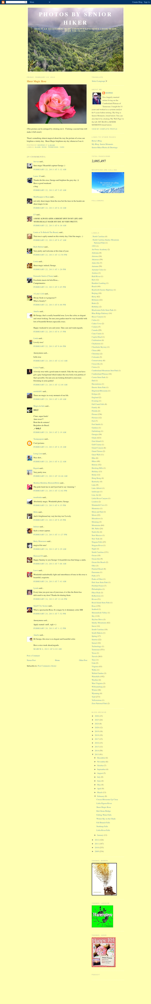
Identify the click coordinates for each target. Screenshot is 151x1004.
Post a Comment (33, 655)
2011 (97, 843)
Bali (93, 279)
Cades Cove (96, 323)
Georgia (95, 434)
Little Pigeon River (104, 803)
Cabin (94, 320)
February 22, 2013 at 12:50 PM (50, 254)
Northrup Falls (102, 826)
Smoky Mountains (99, 622)
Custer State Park (98, 377)
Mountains (96, 525)
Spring (94, 636)
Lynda (35, 588)
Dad (93, 380)
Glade (38, 147)
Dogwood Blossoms (100, 390)
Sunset (94, 643)
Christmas (96, 353)
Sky (93, 616)
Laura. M (37, 176)
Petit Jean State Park (100, 582)
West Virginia (97, 683)
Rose (44, 147)
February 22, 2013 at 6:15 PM (49, 331)
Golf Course (96, 444)
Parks (94, 575)
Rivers (94, 599)
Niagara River (97, 545)
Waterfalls (96, 676)
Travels (94, 656)
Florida (94, 410)
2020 (97, 727)
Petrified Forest (98, 585)
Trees (94, 659)
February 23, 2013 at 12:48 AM (50, 384)
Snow (94, 626)
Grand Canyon (97, 447)
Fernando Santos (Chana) (43, 276)
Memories (96, 508)
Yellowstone (97, 700)
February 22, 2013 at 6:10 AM (49, 208)
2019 (97, 731)
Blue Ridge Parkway (100, 313)
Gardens (95, 427)
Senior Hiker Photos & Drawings (105, 147)
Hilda (35, 512)
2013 (97, 754)
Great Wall (96, 454)
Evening (95, 400)
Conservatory (97, 360)
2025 (97, 719)
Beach (94, 286)
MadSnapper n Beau (41, 196)
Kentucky (96, 481)
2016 (97, 742)
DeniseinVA (38, 555)
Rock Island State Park (101, 602)
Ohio (94, 565)
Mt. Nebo (95, 528)
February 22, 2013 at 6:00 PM (49, 304)
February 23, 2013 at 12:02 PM (50, 490)
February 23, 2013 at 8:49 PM (49, 520)
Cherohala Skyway (99, 347)
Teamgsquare (38, 439)
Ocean (94, 555)
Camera (95, 326)
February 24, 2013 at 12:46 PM (50, 599)
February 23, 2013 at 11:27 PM (50, 534)
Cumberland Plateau (100, 374)
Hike (94, 458)
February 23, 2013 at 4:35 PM (49, 505)
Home (57, 660)
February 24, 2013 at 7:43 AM (49, 581)
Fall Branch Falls (103, 822)
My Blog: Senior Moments (102, 144)
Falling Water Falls (103, 814)
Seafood (95, 609)
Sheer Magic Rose (103, 807)
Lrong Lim (37, 453)
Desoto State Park (99, 387)
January (100, 835)
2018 (97, 735)
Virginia (95, 666)
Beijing (95, 293)
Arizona (95, 256)
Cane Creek (96, 333)
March (100, 792)
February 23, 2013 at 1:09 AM (49, 399)
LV (34, 214)
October (100, 765)
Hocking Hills (97, 468)
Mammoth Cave (98, 505)
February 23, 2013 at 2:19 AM (49, 432)
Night (94, 548)
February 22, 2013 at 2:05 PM (49, 287)
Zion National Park (99, 703)
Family (94, 407)
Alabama (95, 252)
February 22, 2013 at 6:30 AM (49, 225)
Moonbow (96, 518)
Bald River (96, 276)
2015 (97, 746)
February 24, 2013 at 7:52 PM (49, 613)
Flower (94, 414)
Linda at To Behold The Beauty (46, 232)
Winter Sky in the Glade (106, 818)
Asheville (95, 262)
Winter (94, 690)
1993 (94, 246)
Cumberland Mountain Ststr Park (105, 370)
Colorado (95, 357)
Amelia (36, 311)
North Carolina (98, 552)
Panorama (96, 572)
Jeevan (36, 161)
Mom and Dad (97, 511)
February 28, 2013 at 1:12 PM (49, 628)
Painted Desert (97, 568)
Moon (94, 515)
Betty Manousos (40, 541)
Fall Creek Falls (98, 404)
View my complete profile (104, 129)
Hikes (94, 461)
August (100, 773)
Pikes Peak (96, 592)
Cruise (94, 367)
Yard (62, 147)
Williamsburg (97, 686)
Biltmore (95, 299)
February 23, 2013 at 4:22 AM (49, 461)
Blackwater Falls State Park (102, 310)
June (99, 780)
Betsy (94, 296)
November (101, 761)
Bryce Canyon (97, 316)
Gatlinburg (96, 431)
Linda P (36, 367)
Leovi (35, 570)
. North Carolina (98, 236)
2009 (97, 851)
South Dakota (97, 632)
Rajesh (36, 468)
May (99, 784)
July (99, 777)
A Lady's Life (38, 293)
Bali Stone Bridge (103, 811)
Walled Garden (98, 673)
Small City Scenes (40, 605)
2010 (97, 847)
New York (96, 538)
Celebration (96, 340)
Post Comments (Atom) (47, 665)
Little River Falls (103, 830)
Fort (93, 421)
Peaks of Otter (97, 579)
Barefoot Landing (99, 283)
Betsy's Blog (97, 140)
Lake (94, 485)
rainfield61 (37, 391)
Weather (95, 679)
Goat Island (96, 441)
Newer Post (31, 660)
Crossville (96, 363)
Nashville (95, 532)
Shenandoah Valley (99, 612)
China (94, 350)
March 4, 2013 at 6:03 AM (47, 649)
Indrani (36, 526)
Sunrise (95, 639)
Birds (94, 303)
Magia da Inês (39, 406)
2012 (97, 839)
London (95, 501)
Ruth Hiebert (38, 246)
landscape (96, 491)
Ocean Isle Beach (98, 562)
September (101, 769)
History (95, 464)
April (99, 788)
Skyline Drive (97, 619)
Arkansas (95, 259)
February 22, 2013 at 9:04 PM (49, 346)
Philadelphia (97, 589)
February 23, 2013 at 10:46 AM (50, 476)
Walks (94, 669)
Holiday (95, 471)
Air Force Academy (99, 249)
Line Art (95, 495)
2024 (97, 723)
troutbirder (37, 497)
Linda (35, 261)
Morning (95, 521)
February (101, 796)
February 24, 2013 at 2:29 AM (49, 549)
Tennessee (53, 147)
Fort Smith (96, 424)
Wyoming (95, 693)
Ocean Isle (96, 558)
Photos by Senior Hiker (76, 18)
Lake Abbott (97, 488)
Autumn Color (97, 269)
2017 (97, 739)
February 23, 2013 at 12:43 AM (50, 360)
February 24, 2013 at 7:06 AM (49, 563)
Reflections (96, 595)
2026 (97, 716)
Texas (94, 653)
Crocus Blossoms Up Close (107, 799)
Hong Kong (96, 478)
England (95, 397)
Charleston (96, 343)
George (109, 93)
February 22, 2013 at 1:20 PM (49, 269)
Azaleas (95, 273)
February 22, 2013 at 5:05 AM (49, 190)
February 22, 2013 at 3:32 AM (49, 169)
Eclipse (95, 394)
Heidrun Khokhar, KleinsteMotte (46, 482)
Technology (96, 646)
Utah (94, 663)
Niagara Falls (97, 542)
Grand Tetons (97, 451)
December (101, 757)
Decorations (96, 384)
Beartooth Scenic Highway (102, 289)
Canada (95, 330)
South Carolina (98, 629)
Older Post (83, 660)
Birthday (95, 306)
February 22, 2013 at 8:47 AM (49, 240)
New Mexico (97, 535)
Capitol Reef (97, 337)
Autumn (95, 266)
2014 (97, 750)
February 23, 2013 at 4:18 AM (49, 447)
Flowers (95, 417)
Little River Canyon (100, 498)
